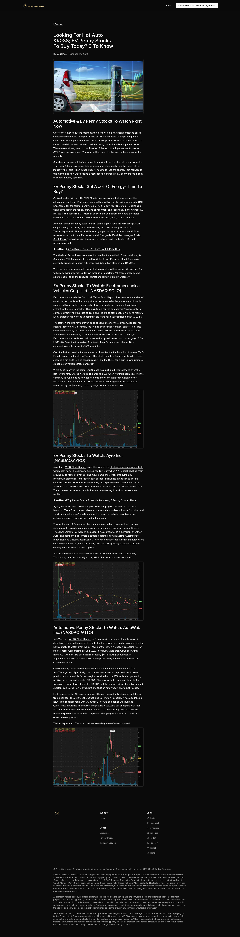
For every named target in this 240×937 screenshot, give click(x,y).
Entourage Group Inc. (115, 869)
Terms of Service (108, 843)
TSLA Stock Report (85, 169)
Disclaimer (104, 833)
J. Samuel (62, 54)
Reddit (153, 838)
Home (168, 5)
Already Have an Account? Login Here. (197, 5)
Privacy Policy (106, 838)
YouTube (154, 833)
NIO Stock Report (125, 205)
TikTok (153, 848)
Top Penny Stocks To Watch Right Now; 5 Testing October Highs (101, 500)
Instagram (154, 828)
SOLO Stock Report (104, 297)
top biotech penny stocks (118, 148)
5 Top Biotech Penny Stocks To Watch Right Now (94, 249)
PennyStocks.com (64, 869)
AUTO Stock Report (80, 639)
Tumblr (153, 853)
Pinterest (154, 843)
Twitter (153, 818)
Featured (58, 24)
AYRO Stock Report (75, 467)
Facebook (154, 823)
